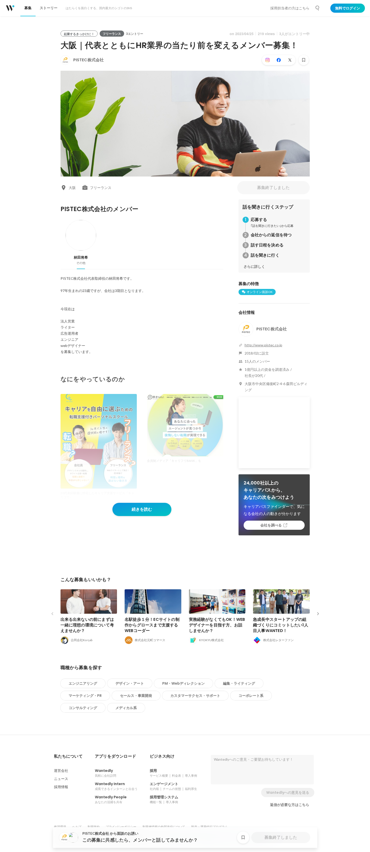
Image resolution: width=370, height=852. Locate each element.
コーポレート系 (251, 695)
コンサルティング (83, 707)
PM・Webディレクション (183, 683)
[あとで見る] (304, 60)
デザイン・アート (129, 683)
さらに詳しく (254, 266)
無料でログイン (347, 8)
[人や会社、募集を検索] (318, 8)
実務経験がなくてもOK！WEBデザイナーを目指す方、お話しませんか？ (217, 625)
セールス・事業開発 (136, 695)
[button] (68, 756)
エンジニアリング (83, 683)
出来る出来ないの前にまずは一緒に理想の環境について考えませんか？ (87, 625)
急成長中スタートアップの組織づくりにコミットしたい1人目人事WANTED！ (280, 625)
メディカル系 (126, 707)
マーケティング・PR (85, 695)
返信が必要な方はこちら (289, 804)
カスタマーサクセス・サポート (195, 695)
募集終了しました (273, 187)
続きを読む (142, 509)
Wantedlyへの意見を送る (287, 792)
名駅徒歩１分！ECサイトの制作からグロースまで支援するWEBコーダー (152, 625)
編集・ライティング (239, 683)
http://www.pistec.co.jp (263, 345)
